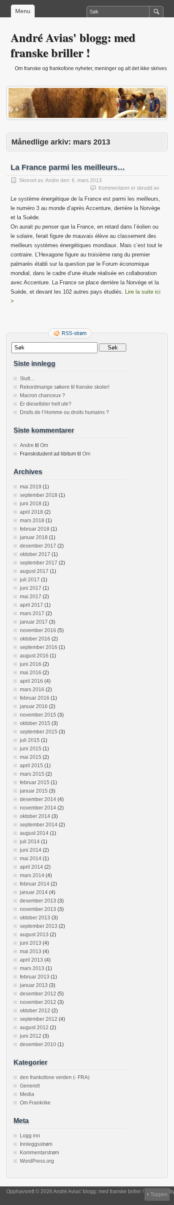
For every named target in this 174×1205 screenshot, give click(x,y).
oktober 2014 (35, 816)
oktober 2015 (35, 723)
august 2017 (34, 571)
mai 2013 (30, 951)
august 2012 (34, 1028)
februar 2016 (34, 698)
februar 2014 (34, 884)
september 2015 (38, 732)
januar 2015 (34, 791)
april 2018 (31, 512)
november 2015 (38, 715)
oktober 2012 (35, 1011)
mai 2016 (30, 673)
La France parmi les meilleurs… (68, 167)
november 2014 (38, 808)
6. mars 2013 (87, 180)
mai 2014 (30, 858)
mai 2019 (30, 487)
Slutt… (27, 379)
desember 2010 (38, 1044)
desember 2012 (38, 994)
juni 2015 (30, 749)
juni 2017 (30, 588)
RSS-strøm (74, 333)
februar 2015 (34, 782)
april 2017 (31, 605)
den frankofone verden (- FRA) (55, 1077)
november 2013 (38, 909)
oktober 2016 (35, 639)
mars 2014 (32, 875)
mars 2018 (32, 520)
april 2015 (31, 766)
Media (27, 1094)
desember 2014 (38, 799)
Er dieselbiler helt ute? (45, 404)
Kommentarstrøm (39, 1153)
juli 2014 (30, 842)
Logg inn (30, 1136)
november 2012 (38, 1002)
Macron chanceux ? (42, 395)
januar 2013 (34, 985)
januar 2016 (34, 706)
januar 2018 (34, 537)
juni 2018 (30, 504)
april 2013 (31, 960)
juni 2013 (30, 943)
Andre (52, 180)
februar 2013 (34, 977)
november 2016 (38, 630)
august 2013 (34, 935)
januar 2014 (34, 892)
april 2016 (31, 681)
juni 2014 (30, 850)
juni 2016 (30, 664)
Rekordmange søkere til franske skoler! (64, 387)
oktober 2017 (35, 554)
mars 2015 (32, 774)
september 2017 (38, 563)
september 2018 (38, 495)
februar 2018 (34, 529)
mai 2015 (30, 757)
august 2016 (34, 656)
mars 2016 (32, 689)
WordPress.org (37, 1161)
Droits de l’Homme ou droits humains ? (64, 412)
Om (44, 445)
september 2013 (38, 926)
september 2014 (38, 825)
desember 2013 (38, 901)
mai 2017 (30, 597)
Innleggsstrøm (36, 1144)
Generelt (30, 1086)
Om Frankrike (35, 1103)
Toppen (159, 1194)
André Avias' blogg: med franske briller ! (73, 45)
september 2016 (38, 647)
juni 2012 (30, 1036)
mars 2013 (32, 968)
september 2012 (38, 1019)
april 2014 (31, 867)
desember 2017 (38, 546)
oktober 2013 (35, 918)
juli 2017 (30, 580)
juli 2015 (30, 740)
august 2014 (34, 833)
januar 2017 (34, 622)
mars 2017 (32, 613)
